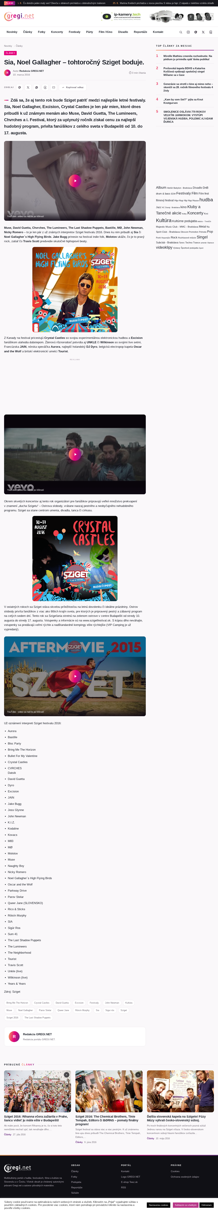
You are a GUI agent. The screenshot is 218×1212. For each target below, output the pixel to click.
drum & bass (163, 193)
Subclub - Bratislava (167, 242)
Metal (202, 226)
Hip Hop (188, 200)
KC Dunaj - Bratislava (171, 207)
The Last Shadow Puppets (38, 1017)
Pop (210, 231)
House (195, 200)
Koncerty (57, 32)
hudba (206, 199)
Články (27, 32)
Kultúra (128, 1003)
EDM (173, 193)
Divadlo (123, 32)
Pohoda (202, 232)
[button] (75, 181)
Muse (9, 1010)
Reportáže (140, 32)
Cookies (175, 1171)
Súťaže (75, 1192)
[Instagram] (188, 32)
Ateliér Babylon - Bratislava (179, 188)
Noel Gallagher (25, 1010)
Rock (174, 237)
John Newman (112, 1003)
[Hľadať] (180, 32)
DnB (205, 187)
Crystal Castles (41, 1003)
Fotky (41, 32)
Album (161, 187)
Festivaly (74, 32)
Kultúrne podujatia (184, 221)
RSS (123, 1187)
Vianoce (210, 243)
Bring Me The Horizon (17, 1003)
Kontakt (158, 32)
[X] (28, 87)
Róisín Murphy (82, 1010)
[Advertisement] (75, 386)
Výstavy (176, 248)
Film (195, 193)
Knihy (184, 214)
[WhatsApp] (36, 87)
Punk (158, 237)
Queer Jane (63, 1010)
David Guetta (62, 1003)
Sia (97, 1010)
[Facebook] (195, 32)
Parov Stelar (45, 1010)
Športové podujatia (189, 248)
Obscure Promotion (189, 232)
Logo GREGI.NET (130, 1176)
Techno (188, 242)
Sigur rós (109, 1010)
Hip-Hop (178, 200)
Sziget (124, 1010)
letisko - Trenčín (204, 221)
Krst (206, 213)
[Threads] (210, 32)
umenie (204, 243)
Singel (202, 237)
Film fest (204, 193)
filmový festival (165, 200)
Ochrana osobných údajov (185, 1176)
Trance (196, 242)
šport (201, 248)
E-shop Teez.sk (129, 1182)
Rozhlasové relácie (187, 237)
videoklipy (164, 247)
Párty (89, 32)
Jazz (158, 207)
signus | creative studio (202, 1207)
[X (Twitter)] (203, 32)
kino (184, 207)
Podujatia (76, 1182)
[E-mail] (53, 87)
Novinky (12, 32)
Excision (79, 1003)
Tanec (182, 242)
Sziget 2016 (12, 1017)
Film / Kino (105, 32)
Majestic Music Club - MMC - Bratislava (177, 226)
